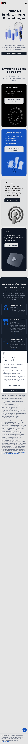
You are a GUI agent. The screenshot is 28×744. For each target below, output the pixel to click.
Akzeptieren (14, 390)
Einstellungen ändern (14, 385)
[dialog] (14, 372)
